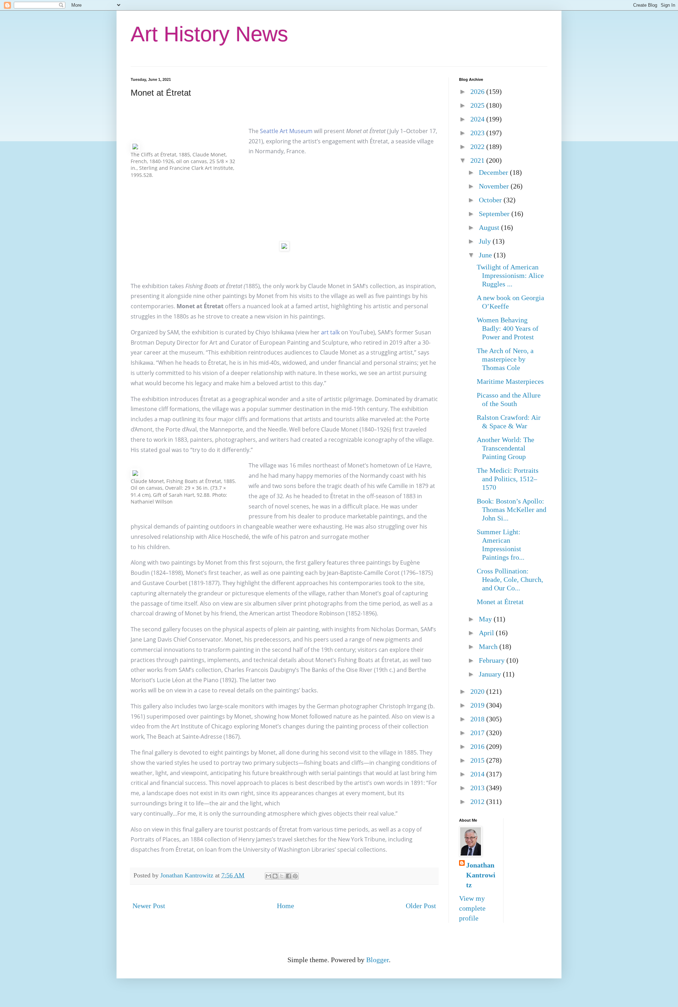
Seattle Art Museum (286, 131)
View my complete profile (472, 908)
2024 (478, 119)
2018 (478, 719)
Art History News (209, 34)
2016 (478, 746)
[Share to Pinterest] (295, 876)
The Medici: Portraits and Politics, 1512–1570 (508, 478)
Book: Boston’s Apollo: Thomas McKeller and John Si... (511, 509)
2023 (478, 133)
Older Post (421, 906)
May (486, 619)
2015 (478, 760)
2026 (478, 91)
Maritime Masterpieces (510, 381)
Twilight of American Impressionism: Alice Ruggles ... (510, 275)
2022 (478, 146)
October (491, 200)
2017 (478, 733)
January (491, 674)
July (486, 241)
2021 (478, 160)
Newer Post (148, 906)
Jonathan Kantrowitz (480, 875)
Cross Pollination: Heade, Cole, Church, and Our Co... (510, 579)
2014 (478, 774)
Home (285, 906)
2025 (478, 105)
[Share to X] (281, 876)
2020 (478, 691)
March (489, 646)
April (487, 633)
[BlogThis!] (275, 876)
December (494, 172)
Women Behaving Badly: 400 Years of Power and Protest (508, 328)
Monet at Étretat (500, 602)
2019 (478, 705)
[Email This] (268, 876)
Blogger (377, 960)
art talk (330, 332)
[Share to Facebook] (288, 876)
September (495, 214)
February (492, 660)
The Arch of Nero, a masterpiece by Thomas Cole (505, 359)
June (486, 255)
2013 (478, 788)
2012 (478, 801)
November (495, 186)
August (490, 227)
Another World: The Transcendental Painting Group (505, 448)
